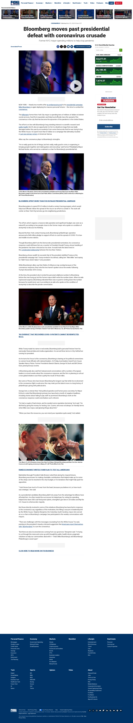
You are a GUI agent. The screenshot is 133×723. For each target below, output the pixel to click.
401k (12, 655)
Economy (39, 3)
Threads (64, 46)
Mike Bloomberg (24, 107)
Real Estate (77, 3)
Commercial (110, 644)
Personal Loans (15, 648)
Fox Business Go (92, 697)
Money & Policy (34, 644)
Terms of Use (112, 132)
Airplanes (90, 651)
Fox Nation (91, 695)
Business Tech (15, 679)
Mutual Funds (53, 664)
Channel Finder (92, 673)
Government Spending (36, 642)
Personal (109, 642)
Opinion (52, 670)
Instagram (96, 710)
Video (92, 3)
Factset (65, 712)
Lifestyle (66, 3)
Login (111, 3)
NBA (31, 675)
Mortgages (14, 642)
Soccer (32, 684)
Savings (13, 651)
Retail (51, 659)
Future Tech (14, 684)
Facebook (58, 46)
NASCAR (32, 679)
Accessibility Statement (95, 690)
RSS (110, 710)
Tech (85, 3)
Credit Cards (14, 646)
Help (56, 710)
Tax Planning (14, 659)
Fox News (90, 692)
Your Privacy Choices (47, 710)
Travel (89, 646)
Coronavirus (55, 23)
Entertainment (92, 642)
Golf (31, 686)
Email (71, 46)
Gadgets (13, 677)
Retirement (14, 657)
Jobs (89, 675)
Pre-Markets (53, 661)
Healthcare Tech (15, 682)
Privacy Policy (103, 132)
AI (11, 686)
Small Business (34, 646)
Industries (52, 657)
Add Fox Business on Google (83, 46)
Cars (89, 648)
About (90, 670)
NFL (31, 673)
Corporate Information (94, 686)
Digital (12, 673)
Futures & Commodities (56, 648)
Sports (32, 670)
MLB (31, 677)
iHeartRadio (120, 710)
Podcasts (100, 3)
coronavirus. (23, 109)
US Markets (52, 644)
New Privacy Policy (32, 710)
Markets (48, 3)
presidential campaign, (75, 105)
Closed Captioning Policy (95, 688)
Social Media (14, 675)
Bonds (51, 651)
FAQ (89, 682)
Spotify (117, 710)
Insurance (13, 653)
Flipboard (103, 710)
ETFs (50, 653)
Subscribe (108, 127)
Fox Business (15, 3)
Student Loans (15, 644)
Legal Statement (32, 713)
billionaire (25, 115)
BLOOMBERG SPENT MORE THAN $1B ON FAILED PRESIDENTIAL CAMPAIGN (47, 201)
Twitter (61, 46)
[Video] (51, 72)
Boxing (32, 682)
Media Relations (92, 684)
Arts (89, 655)
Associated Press (16, 46)
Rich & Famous (92, 644)
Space (12, 688)
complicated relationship (30, 250)
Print (68, 46)
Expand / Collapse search (107, 3)
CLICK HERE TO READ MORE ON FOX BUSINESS (36, 551)
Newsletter (113, 710)
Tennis (32, 688)
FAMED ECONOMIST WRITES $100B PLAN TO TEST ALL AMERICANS (44, 470)
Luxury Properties (112, 646)
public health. (23, 127)
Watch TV (118, 3)
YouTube (100, 710)
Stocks (51, 642)
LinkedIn (107, 710)
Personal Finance (27, 3)
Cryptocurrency (53, 646)
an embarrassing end (54, 105)
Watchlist (57, 3)
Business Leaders (54, 655)
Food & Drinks (92, 653)
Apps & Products (92, 699)
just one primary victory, (28, 134)
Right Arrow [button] (130, 14)
